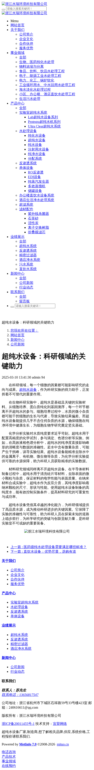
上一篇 (48, 547)
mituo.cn (63, 744)
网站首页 (17, 335)
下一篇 (43, 551)
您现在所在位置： (24, 330)
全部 (22, 57)
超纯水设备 (28, 389)
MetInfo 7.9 (28, 744)
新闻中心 (17, 340)
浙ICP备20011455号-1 (18, 724)
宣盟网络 (60, 724)
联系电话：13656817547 (20, 695)
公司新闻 (17, 344)
